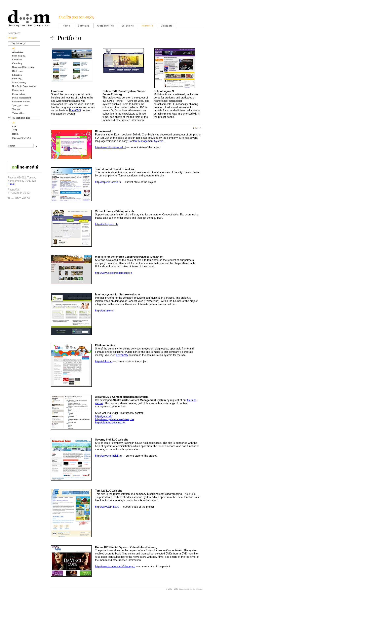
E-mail (11, 183)
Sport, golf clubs (20, 105)
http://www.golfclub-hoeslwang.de (114, 419)
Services (84, 26)
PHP (14, 126)
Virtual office (18, 113)
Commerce (17, 59)
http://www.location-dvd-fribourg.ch (115, 566)
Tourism (16, 109)
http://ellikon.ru (103, 361)
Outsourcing (105, 26)
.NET (14, 130)
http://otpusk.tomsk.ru (108, 181)
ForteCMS (75, 110)
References (14, 33)
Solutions (127, 26)
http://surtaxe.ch (104, 310)
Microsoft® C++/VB (21, 138)
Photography (18, 90)
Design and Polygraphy (23, 67)
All (13, 48)
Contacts (167, 26)
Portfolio (147, 26)
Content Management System (145, 140)
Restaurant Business (21, 101)
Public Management (21, 98)
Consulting (17, 63)
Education (17, 75)
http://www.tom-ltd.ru (107, 506)
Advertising (17, 52)
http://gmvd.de (103, 416)
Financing (17, 79)
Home (66, 26)
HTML (15, 134)
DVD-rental (17, 71)
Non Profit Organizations (24, 86)
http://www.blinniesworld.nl (110, 147)
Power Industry (19, 94)
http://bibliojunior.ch (106, 224)
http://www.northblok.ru (108, 455)
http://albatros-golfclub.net (110, 422)
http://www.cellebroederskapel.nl (113, 272)
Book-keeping (19, 56)
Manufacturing (19, 82)
